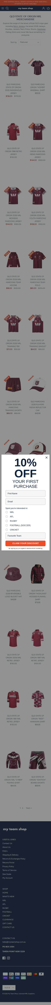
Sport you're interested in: (16, 508)
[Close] (47, 457)
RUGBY (13, 521)
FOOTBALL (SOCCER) (20, 525)
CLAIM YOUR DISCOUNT (25, 543)
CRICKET (14, 530)
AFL (12, 517)
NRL (12, 512)
